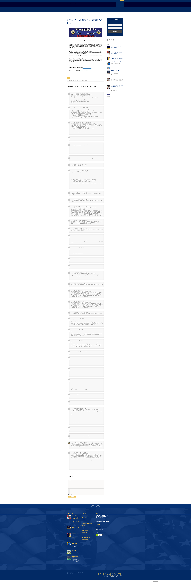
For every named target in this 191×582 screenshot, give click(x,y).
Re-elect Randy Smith (71, 3)
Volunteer (71, 0)
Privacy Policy (99, 580)
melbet (75, 220)
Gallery (106, 4)
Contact (111, 4)
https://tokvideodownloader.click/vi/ (81, 165)
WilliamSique (75, 318)
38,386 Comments (84, 80)
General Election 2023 (115, 70)
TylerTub (75, 235)
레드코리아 (75, 258)
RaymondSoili (76, 247)
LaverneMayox (76, 199)
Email (108, 26)
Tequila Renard (76, 435)
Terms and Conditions (93, 580)
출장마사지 (75, 312)
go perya (75, 192)
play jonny (75, 408)
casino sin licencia (88, 455)
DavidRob (75, 164)
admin (80, 80)
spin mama (75, 93)
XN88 (74, 394)
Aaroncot (75, 351)
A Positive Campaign (120, 12)
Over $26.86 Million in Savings (113, 12)
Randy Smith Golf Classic (115, 66)
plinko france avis (76, 107)
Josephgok (75, 452)
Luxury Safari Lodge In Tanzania (78, 442)
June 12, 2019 (70, 80)
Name (109, 22)
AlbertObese (75, 290)
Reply (87, 93)
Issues (82, 572)
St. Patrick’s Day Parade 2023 (116, 61)
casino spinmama (76, 170)
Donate (68, 0)
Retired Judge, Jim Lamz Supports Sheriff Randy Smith (76, 527)
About (92, 4)
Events (101, 4)
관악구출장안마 (76, 228)
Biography (71, 572)
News (74, 0)
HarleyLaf (75, 329)
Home (88, 4)
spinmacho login (76, 144)
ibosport (75, 283)
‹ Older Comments (70, 89)
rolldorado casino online (77, 122)
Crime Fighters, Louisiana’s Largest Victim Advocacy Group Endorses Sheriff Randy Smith (117, 52)
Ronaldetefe (75, 272)
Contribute (121, 4)
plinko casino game (76, 206)
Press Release (76, 80)
